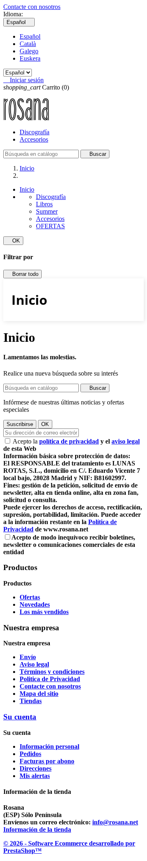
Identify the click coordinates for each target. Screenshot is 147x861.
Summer (47, 211)
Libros (44, 204)
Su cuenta (19, 716)
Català (28, 43)
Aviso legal (34, 664)
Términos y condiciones (52, 671)
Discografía (34, 132)
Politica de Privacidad (50, 678)
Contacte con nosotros (31, 6)
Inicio (27, 189)
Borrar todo (22, 274)
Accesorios (34, 139)
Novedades (35, 604)
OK (13, 241)
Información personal (49, 746)
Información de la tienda (37, 829)
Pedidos (30, 753)
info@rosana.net (115, 822)
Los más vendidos (44, 611)
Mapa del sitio (39, 693)
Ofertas (30, 597)
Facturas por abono (47, 761)
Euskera (30, 58)
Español (30, 36)
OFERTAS (50, 226)
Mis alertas (35, 775)
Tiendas (31, 700)
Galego (29, 51)
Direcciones (35, 768)
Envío (28, 656)
